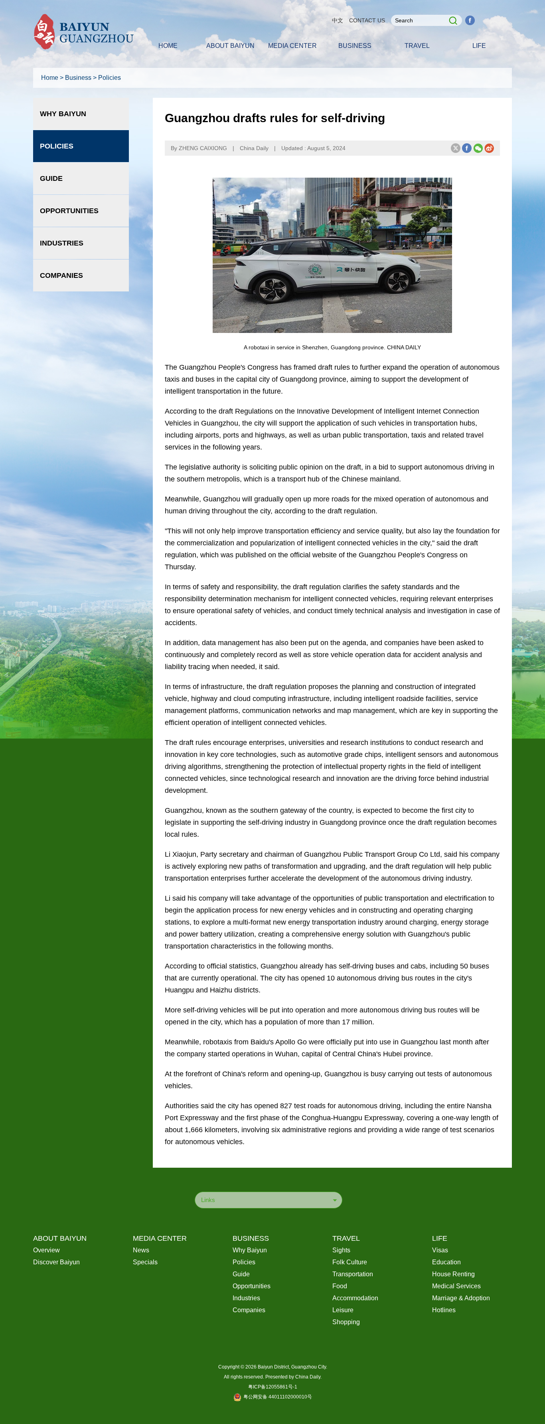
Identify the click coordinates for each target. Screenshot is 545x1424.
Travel (346, 1238)
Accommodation (355, 1298)
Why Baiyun (63, 114)
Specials (145, 1262)
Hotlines (444, 1310)
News (141, 1250)
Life (439, 1238)
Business (78, 77)
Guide (51, 178)
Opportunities (69, 211)
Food (339, 1286)
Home (49, 77)
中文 (337, 20)
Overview (46, 1250)
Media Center (160, 1238)
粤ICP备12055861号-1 (272, 1387)
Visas (440, 1250)
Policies (109, 77)
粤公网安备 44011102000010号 (277, 1397)
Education (446, 1262)
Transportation (352, 1274)
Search (451, 20)
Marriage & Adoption (461, 1298)
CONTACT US (367, 20)
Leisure (342, 1310)
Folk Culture (349, 1262)
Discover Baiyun (56, 1262)
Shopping (346, 1322)
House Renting (453, 1274)
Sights (341, 1250)
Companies (61, 275)
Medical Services (456, 1286)
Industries (61, 243)
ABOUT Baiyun (60, 1238)
